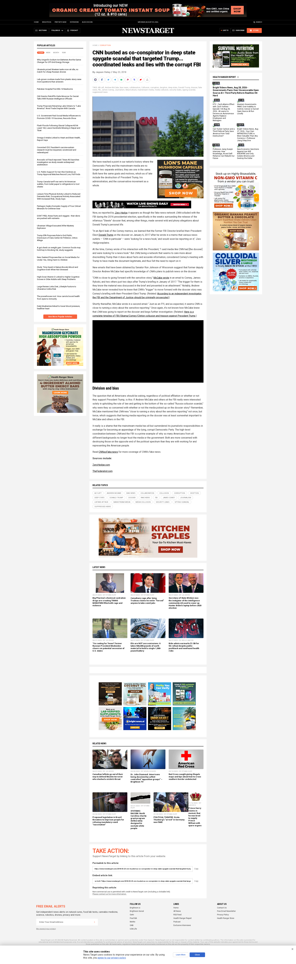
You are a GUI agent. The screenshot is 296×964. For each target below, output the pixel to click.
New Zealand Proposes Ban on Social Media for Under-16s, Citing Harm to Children (58, 258)
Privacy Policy (223, 915)
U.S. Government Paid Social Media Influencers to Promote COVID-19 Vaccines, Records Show (59, 116)
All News (177, 911)
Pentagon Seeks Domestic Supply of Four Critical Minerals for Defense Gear (59, 207)
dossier (194, 87)
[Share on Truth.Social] (134, 80)
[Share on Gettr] (141, 80)
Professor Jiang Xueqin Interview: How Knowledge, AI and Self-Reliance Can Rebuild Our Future (223, 153)
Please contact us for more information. (109, 894)
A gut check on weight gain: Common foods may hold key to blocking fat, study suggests (58, 248)
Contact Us (222, 908)
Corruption (105, 45)
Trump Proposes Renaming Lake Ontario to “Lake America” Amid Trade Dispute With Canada (59, 107)
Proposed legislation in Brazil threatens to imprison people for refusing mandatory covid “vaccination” (108, 821)
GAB (132, 925)
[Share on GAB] (121, 80)
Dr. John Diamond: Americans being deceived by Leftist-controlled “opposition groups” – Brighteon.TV (146, 778)
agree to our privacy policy (112, 957)
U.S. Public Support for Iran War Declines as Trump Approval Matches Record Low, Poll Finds (58, 173)
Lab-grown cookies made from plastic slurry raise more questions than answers (59, 80)
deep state (172, 87)
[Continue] (94, 922)
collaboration (134, 87)
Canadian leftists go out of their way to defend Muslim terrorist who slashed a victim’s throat (107, 776)
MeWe (132, 922)
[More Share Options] (147, 80)
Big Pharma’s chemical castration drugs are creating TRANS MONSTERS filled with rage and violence (109, 602)
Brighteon (46, 22)
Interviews (74, 22)
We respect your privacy (46, 929)
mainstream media (146, 90)
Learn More (180, 955)
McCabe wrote (161, 277)
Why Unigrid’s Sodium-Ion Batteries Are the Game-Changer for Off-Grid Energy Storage (59, 61)
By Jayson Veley (101, 72)
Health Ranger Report (224, 77)
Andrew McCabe (112, 87)
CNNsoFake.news (108, 451)
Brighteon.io (135, 908)
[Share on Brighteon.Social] (95, 80)
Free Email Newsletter (226, 911)
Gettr (132, 915)
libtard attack (131, 90)
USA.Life (133, 929)
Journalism (120, 90)
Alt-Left (101, 87)
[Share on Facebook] (102, 80)
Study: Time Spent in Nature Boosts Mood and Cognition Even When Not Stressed (57, 268)
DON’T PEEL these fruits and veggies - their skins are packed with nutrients (58, 217)
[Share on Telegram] (115, 80)
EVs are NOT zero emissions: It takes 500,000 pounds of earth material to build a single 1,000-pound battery (146, 647)
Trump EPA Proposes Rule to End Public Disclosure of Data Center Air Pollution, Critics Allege (57, 237)
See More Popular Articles (60, 317)
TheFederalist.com (102, 471)
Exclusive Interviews (182, 925)
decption (163, 87)
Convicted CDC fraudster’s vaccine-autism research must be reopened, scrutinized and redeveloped (56, 149)
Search (259, 22)
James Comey (108, 90)
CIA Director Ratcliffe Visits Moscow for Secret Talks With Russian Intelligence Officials (58, 97)
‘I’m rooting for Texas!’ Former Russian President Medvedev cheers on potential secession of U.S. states (108, 647)
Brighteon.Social (137, 911)
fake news (145, 498)
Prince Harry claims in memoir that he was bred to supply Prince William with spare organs (194, 817)
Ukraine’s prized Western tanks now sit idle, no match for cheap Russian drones (57, 70)
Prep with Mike (60, 22)
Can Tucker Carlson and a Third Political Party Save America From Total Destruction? (224, 132)
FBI (99, 90)
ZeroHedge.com (101, 464)
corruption (154, 87)
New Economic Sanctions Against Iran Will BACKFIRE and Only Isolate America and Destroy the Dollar (248, 153)
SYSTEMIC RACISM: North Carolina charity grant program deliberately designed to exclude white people (138, 819)
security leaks (175, 90)
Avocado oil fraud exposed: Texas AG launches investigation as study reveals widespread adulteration (58, 162)
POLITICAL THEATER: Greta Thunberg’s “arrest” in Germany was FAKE (169, 819)
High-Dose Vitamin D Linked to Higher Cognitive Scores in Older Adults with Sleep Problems (58, 278)
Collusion (145, 87)
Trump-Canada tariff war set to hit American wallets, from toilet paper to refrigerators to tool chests (58, 184)
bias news (124, 87)
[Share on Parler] (128, 80)
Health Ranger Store (225, 918)
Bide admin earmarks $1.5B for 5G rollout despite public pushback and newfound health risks (184, 647)
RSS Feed (177, 915)
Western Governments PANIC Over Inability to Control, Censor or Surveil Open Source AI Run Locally (248, 109)
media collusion (162, 90)
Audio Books (87, 22)
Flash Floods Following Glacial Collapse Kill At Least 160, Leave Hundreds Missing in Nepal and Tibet (58, 128)
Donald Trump (184, 87)
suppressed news (100, 92)
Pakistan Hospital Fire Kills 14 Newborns (55, 89)
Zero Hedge (121, 212)
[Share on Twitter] (108, 80)
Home (36, 22)
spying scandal (188, 90)
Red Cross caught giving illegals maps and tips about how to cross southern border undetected (185, 776)
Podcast (177, 922)
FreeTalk (133, 918)
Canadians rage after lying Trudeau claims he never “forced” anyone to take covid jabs (147, 600)
